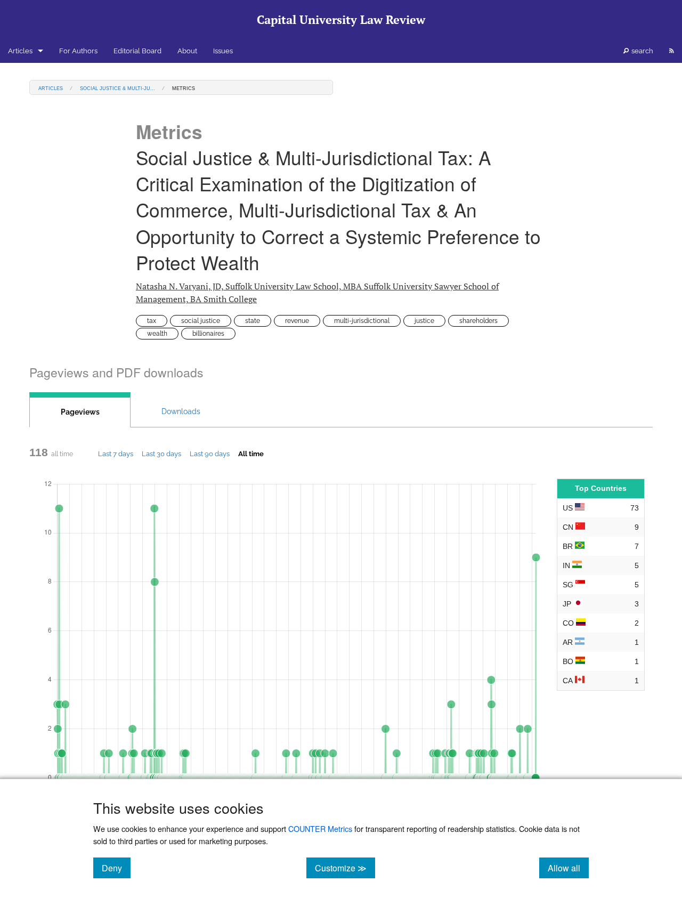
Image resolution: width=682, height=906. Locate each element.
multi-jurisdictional (361, 321)
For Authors (78, 51)
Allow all (568, 867)
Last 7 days (115, 453)
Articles (20, 51)
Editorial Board (137, 51)
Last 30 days (161, 453)
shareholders (478, 321)
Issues (223, 51)
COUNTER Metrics (320, 828)
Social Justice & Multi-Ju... (117, 88)
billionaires (208, 333)
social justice (200, 321)
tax (151, 321)
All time (251, 453)
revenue (297, 321)
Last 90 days (210, 453)
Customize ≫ (345, 867)
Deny (116, 867)
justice (424, 321)
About (187, 51)
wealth (157, 333)
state (252, 321)
